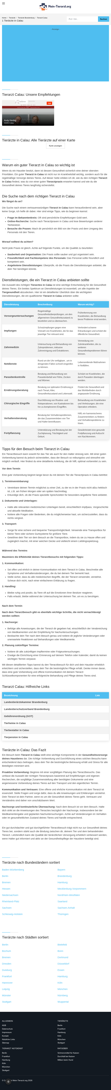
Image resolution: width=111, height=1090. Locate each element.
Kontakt (5, 1036)
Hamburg (62, 1032)
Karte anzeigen (55, 146)
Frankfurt (61, 1029)
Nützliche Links (8, 1039)
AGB (4, 1025)
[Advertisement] (55, 53)
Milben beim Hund (65, 1060)
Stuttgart (61, 1043)
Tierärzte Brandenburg (26, 18)
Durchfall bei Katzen (66, 1056)
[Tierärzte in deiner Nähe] (55, 7)
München (62, 1039)
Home (4, 18)
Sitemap (5, 1043)
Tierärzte (12, 18)
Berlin (60, 1025)
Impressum (7, 1032)
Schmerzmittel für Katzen (68, 1053)
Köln (59, 1036)
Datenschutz (7, 1029)
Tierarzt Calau (42, 18)
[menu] (3, 2)
